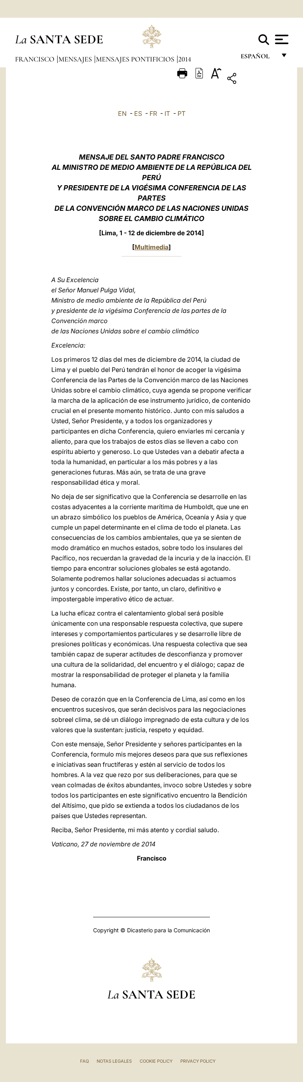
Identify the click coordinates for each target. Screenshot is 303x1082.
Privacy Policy (197, 1061)
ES (138, 113)
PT (181, 113)
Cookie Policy (156, 1061)
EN (122, 113)
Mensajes (76, 59)
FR (153, 113)
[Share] (256, 80)
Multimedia (151, 247)
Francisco (35, 59)
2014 (184, 59)
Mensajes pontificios (136, 59)
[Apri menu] (280, 39)
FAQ (84, 1061)
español (258, 58)
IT (167, 113)
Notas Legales (114, 1061)
